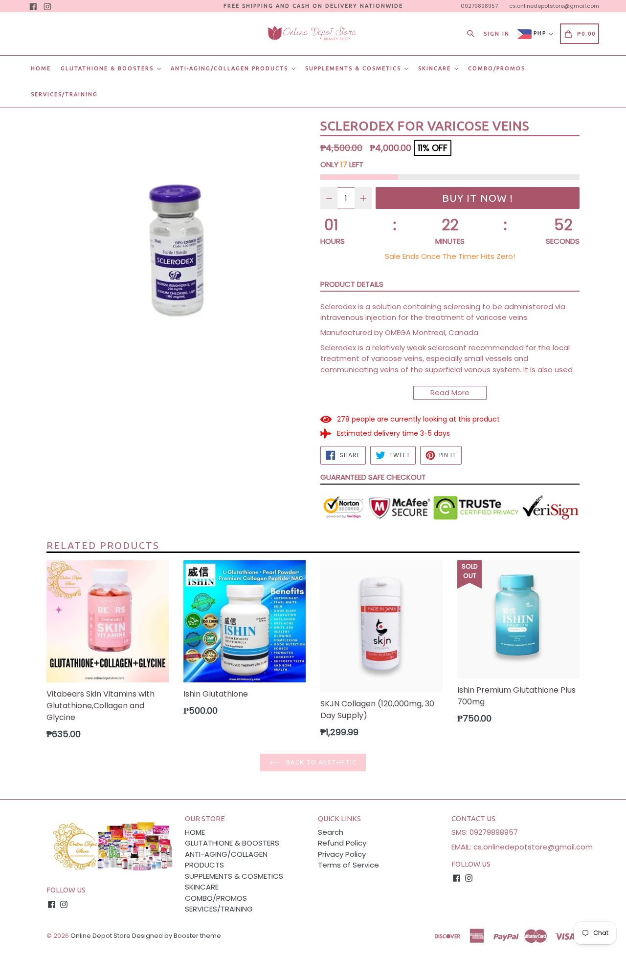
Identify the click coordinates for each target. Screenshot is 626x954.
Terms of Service (348, 865)
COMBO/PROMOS (496, 68)
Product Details (351, 284)
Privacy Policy (342, 854)
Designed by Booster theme (176, 935)
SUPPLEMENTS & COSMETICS (354, 68)
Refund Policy (342, 843)
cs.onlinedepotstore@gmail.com (554, 6)
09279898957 (479, 6)
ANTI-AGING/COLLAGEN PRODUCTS (231, 68)
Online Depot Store (100, 935)
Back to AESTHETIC (320, 762)
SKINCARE (435, 68)
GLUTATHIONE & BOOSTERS (108, 68)
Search (330, 832)
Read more (450, 392)
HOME (41, 68)
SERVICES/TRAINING (64, 94)
